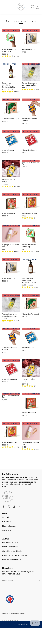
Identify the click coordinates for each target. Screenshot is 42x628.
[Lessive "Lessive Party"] (11, 168)
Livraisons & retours (11, 542)
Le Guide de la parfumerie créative (13, 613)
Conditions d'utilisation (12, 551)
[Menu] (3, 6)
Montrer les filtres (21, 624)
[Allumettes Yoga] (31, 38)
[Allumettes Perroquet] (11, 107)
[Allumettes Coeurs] (31, 139)
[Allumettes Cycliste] (31, 202)
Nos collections (9, 526)
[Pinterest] (14, 506)
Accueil (5, 517)
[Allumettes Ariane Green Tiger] (11, 38)
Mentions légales (10, 547)
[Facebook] (3, 506)
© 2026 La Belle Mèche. (10, 620)
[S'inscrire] (38, 581)
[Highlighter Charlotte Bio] (11, 234)
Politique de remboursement (15, 555)
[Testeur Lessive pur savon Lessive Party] (31, 72)
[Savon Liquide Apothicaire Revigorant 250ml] (11, 72)
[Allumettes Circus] (11, 202)
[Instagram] (9, 506)
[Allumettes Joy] (11, 139)
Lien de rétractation (11, 560)
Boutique (6, 522)
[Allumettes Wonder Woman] (31, 107)
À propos (6, 530)
